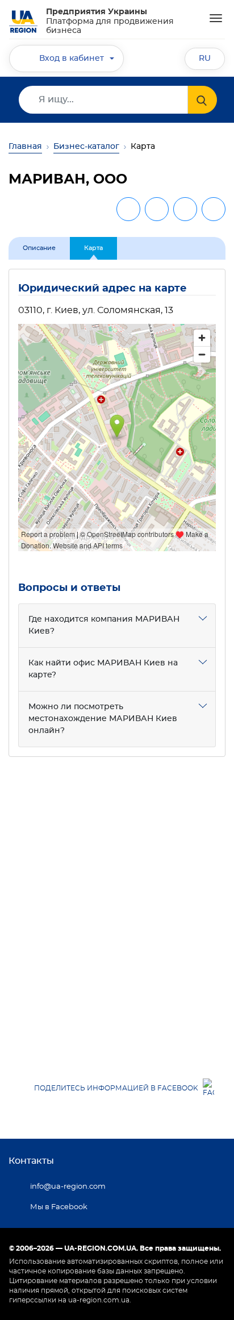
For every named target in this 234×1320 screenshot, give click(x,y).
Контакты (31, 1160)
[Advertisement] (117, 906)
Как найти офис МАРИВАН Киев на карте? (103, 669)
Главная (25, 147)
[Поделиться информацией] (213, 209)
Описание (39, 248)
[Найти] (202, 100)
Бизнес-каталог (86, 147)
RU (205, 59)
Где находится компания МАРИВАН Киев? (103, 625)
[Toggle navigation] (216, 18)
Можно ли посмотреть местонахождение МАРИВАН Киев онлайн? (102, 719)
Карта (93, 248)
